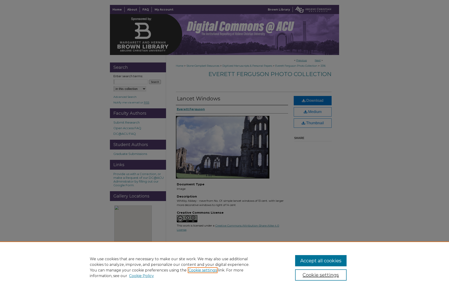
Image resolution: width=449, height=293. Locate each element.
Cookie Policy (141, 276)
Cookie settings (202, 270)
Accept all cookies (320, 261)
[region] (224, 267)
